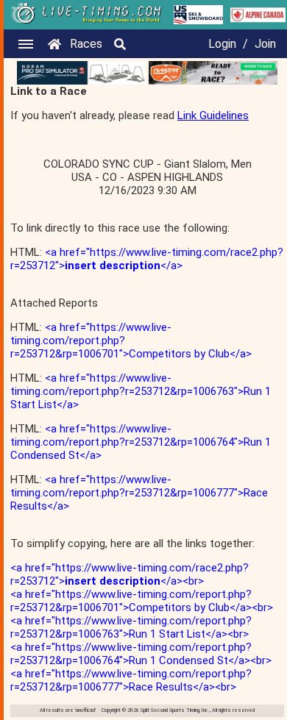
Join (265, 44)
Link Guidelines (213, 115)
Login (222, 44)
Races (86, 44)
